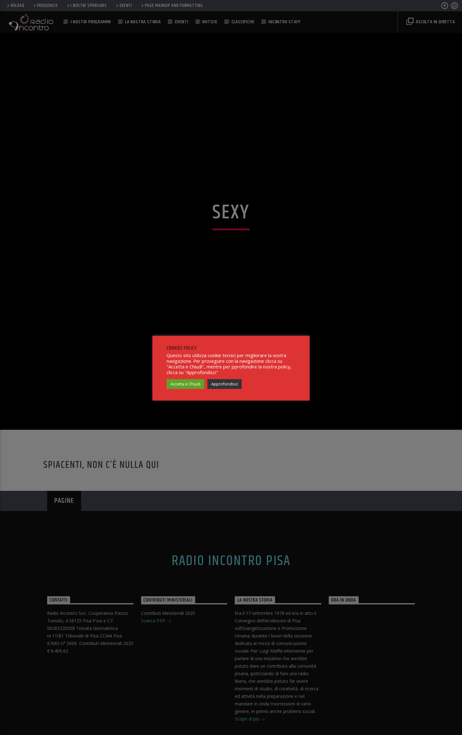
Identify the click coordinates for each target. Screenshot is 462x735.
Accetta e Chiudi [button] (185, 384)
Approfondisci (224, 384)
